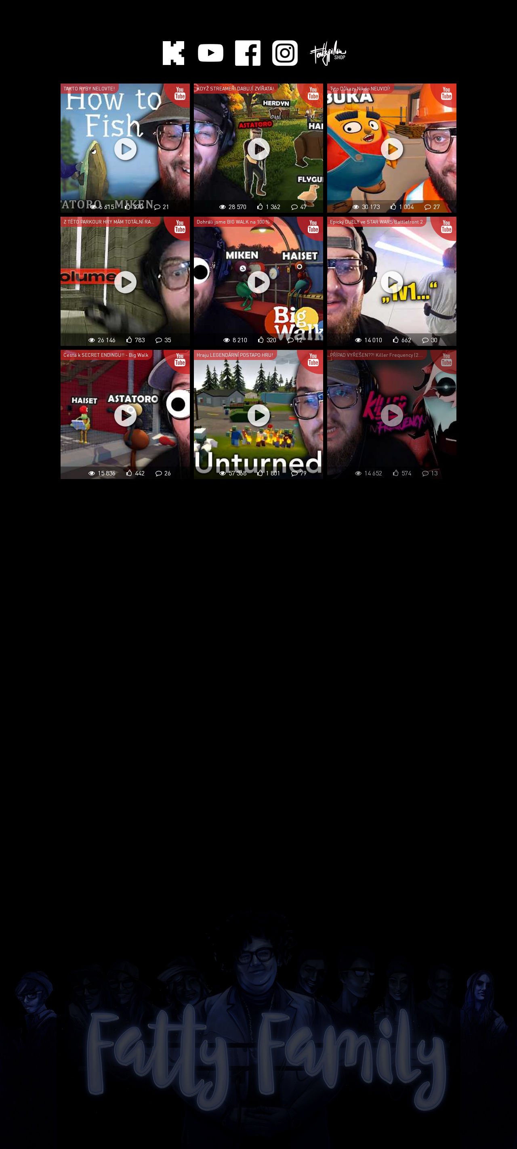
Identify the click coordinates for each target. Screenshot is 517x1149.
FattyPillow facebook (248, 53)
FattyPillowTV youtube (210, 53)
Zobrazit (125, 148)
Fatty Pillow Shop (328, 53)
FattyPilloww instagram (285, 53)
